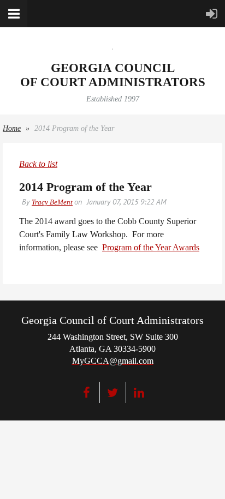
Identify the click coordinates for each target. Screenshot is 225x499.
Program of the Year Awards (150, 247)
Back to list (38, 164)
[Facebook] (86, 392)
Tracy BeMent (52, 202)
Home (12, 128)
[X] (113, 392)
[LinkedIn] (139, 392)
